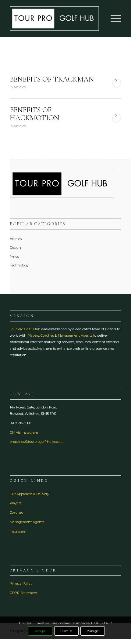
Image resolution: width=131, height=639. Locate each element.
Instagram (18, 531)
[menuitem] (112, 18)
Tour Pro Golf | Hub (25, 329)
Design (15, 247)
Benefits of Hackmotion (34, 114)
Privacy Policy (21, 583)
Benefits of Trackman (52, 79)
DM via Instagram (24, 432)
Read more (116, 83)
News (14, 256)
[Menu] (112, 18)
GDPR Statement (23, 593)
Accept (40, 631)
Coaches (47, 335)
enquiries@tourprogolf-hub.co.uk (36, 441)
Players (33, 335)
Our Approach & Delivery (29, 494)
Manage (93, 631)
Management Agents (75, 335)
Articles (20, 87)
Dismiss (66, 631)
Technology (19, 265)
